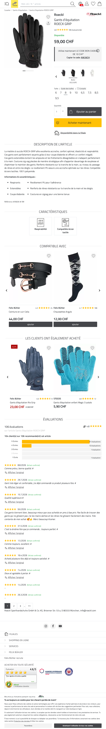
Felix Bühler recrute (13, 658)
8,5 (96, 92)
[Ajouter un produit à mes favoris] (48, 16)
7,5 (89, 92)
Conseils (83, 88)
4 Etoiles (14, 445)
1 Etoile (15, 457)
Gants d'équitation (20, 10)
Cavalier (7, 10)
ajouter (30, 324)
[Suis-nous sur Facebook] (53, 626)
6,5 (82, 92)
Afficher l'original (16, 472)
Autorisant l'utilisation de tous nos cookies (78, 725)
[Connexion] (87, 3)
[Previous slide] (56, 76)
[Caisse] (99, 3)
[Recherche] (73, 4)
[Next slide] (99, 76)
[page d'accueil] (14, 3)
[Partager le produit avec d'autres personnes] (48, 23)
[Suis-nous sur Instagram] (46, 626)
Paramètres (28, 725)
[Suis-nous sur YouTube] (60, 626)
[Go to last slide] (6, 290)
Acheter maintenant (79, 122)
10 (76, 92)
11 (29, 606)
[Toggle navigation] (6, 3)
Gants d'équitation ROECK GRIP (41, 10)
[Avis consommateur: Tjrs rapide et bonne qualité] (20, 677)
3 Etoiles (14, 449)
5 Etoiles (14, 441)
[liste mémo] (93, 3)
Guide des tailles (67, 88)
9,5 (57, 98)
